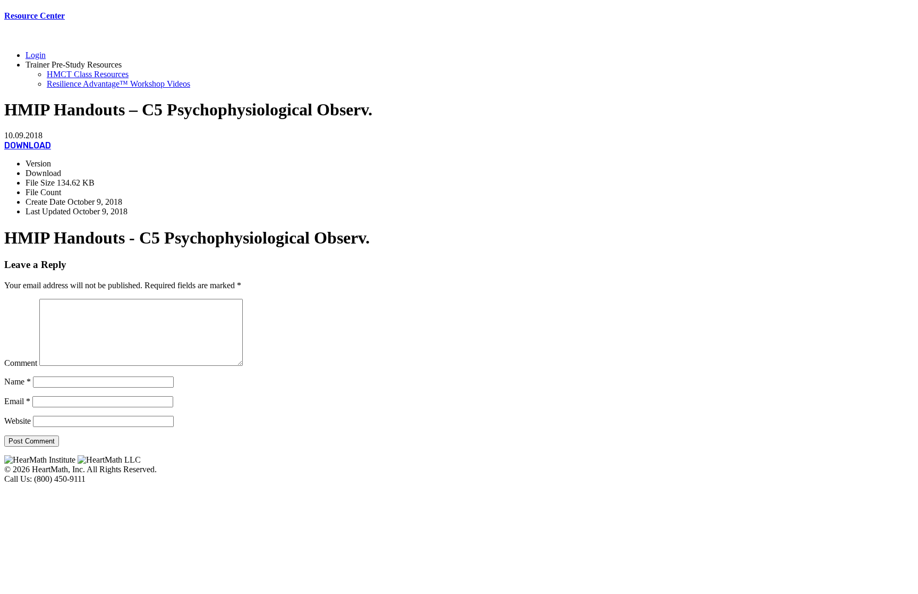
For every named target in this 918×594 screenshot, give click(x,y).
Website (17, 420)
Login (36, 55)
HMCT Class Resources (88, 74)
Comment (20, 362)
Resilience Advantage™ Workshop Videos (118, 83)
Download (27, 145)
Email (17, 401)
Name (17, 381)
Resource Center (34, 15)
